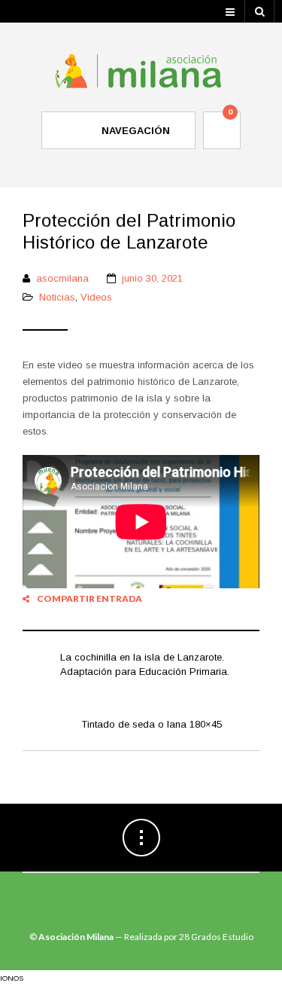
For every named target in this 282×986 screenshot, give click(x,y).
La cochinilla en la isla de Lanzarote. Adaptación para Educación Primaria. (144, 665)
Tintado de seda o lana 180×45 (151, 724)
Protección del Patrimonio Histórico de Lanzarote (129, 231)
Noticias (57, 297)
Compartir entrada (89, 598)
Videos (96, 297)
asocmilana (62, 278)
